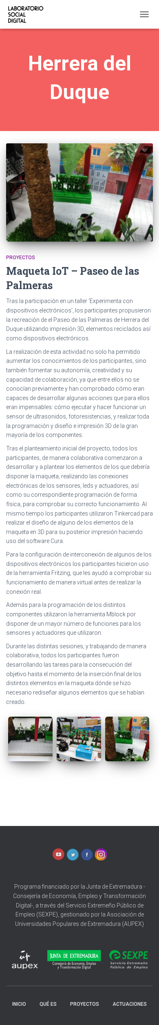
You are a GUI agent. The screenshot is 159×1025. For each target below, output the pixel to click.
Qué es (48, 1004)
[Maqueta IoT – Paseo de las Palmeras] (79, 192)
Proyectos (20, 257)
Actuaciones (130, 1004)
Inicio (19, 1004)
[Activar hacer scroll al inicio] (142, 1008)
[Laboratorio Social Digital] (28, 14)
